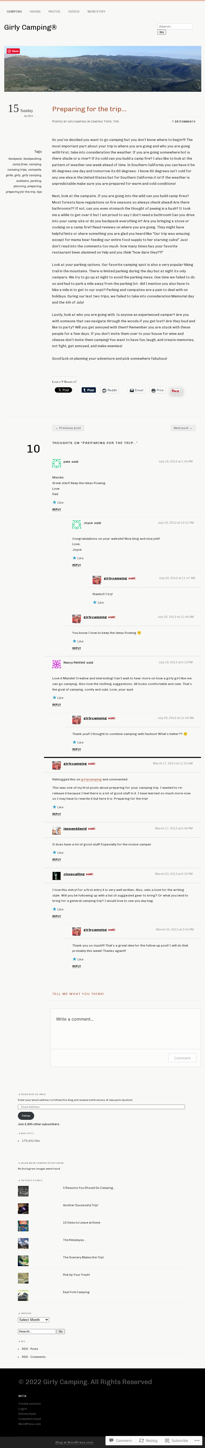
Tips (116, 121)
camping (35, 164)
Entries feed (27, 1414)
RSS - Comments (34, 1357)
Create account (29, 1403)
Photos (54, 11)
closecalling (74, 874)
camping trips (17, 169)
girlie (9, 175)
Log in (22, 1409)
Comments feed (29, 1419)
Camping (14, 11)
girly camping (31, 175)
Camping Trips (101, 121)
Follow (26, 1115)
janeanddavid (75, 828)
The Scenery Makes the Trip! (83, 1257)
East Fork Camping (76, 1292)
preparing (34, 186)
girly (17, 175)
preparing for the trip (20, 192)
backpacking (32, 158)
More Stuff (96, 11)
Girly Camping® (30, 27)
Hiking (35, 11)
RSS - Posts (30, 1349)
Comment (182, 1058)
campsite (34, 169)
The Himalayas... (74, 1240)
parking (35, 181)
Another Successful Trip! (80, 1205)
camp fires (20, 164)
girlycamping (77, 121)
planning (20, 186)
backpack (15, 158)
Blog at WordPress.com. (75, 1442)
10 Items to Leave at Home (81, 1222)
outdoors (22, 181)
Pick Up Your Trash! (76, 1275)
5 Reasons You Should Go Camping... (89, 1188)
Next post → (183, 428)
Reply (56, 509)
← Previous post (68, 428)
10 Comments (185, 121)
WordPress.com (29, 1424)
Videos (74, 11)
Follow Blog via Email (33, 1094)
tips (39, 192)
